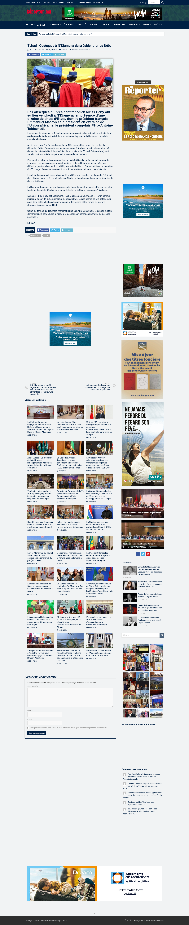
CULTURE (94, 24)
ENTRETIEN (119, 24)
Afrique (64, 50)
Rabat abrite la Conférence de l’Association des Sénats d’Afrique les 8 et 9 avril (99, 653)
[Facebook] (140, 2)
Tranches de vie (84, 2)
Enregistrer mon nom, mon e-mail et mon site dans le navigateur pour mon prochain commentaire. (69, 728)
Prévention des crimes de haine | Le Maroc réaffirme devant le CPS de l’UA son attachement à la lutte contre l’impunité (70, 655)
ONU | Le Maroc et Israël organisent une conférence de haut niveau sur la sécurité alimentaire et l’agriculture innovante (43, 388)
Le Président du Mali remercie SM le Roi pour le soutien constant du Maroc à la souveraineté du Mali (70, 426)
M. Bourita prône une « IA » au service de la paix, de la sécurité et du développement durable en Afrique (69, 622)
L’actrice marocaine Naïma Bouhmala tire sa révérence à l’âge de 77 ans (149, 620)
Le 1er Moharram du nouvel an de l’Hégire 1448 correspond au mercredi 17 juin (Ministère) (40, 557)
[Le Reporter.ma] (39, 11)
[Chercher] (162, 2)
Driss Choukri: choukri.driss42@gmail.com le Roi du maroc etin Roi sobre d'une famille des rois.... (142, 795)
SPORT (146, 24)
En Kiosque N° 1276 (143, 82)
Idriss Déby (35, 236)
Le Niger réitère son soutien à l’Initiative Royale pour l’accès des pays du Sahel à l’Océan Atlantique (40, 654)
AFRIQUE (41, 25)
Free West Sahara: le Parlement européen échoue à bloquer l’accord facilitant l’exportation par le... (141, 776)
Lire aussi (71, 2)
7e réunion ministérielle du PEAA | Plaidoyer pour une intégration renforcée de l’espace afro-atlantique (39, 495)
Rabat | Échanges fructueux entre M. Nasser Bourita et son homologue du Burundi (40, 524)
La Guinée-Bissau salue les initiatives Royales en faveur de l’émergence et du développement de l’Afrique (99, 495)
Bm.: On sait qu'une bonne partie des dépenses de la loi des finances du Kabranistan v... (140, 811)
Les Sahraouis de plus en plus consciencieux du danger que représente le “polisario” (97, 386)
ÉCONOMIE (69, 24)
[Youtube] (146, 2)
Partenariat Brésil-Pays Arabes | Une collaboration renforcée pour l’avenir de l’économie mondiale (77, 34)
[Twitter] (143, 2)
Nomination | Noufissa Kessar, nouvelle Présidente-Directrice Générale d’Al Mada (150, 584)
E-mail (30, 719)
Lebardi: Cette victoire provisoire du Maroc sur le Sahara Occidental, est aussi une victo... (142, 785)
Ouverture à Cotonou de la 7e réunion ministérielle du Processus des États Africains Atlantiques (70, 495)
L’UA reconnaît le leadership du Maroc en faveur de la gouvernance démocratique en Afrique (40, 621)
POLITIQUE (54, 24)
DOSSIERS (133, 24)
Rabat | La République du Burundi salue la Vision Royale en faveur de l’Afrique (70, 524)
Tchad (46, 236)
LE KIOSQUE (98, 2)
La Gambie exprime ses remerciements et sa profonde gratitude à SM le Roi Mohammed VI (98, 526)
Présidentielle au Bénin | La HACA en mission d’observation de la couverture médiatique (98, 621)
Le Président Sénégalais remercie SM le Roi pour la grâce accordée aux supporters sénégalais (98, 557)
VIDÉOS (157, 24)
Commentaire (33, 686)
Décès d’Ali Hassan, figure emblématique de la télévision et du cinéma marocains (150, 607)
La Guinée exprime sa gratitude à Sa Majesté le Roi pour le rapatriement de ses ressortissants (70, 587)
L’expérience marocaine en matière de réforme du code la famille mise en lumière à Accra (69, 557)
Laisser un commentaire (81, 50)
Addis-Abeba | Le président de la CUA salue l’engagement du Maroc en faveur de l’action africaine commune (39, 463)
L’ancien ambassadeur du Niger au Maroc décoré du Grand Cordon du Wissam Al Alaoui (40, 587)
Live (55, 2)
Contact (47, 2)
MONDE (106, 24)
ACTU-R (29, 24)
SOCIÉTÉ (82, 24)
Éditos (61, 2)
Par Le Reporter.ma (37, 50)
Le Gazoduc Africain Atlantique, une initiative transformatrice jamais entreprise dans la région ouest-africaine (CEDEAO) (98, 463)
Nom (30, 711)
